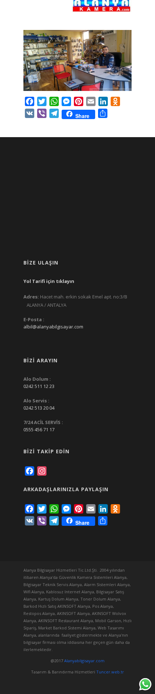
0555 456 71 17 (38, 429)
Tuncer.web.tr (110, 672)
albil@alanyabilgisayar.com (53, 326)
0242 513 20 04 (38, 408)
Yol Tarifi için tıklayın (48, 281)
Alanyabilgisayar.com (84, 660)
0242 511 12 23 (38, 386)
